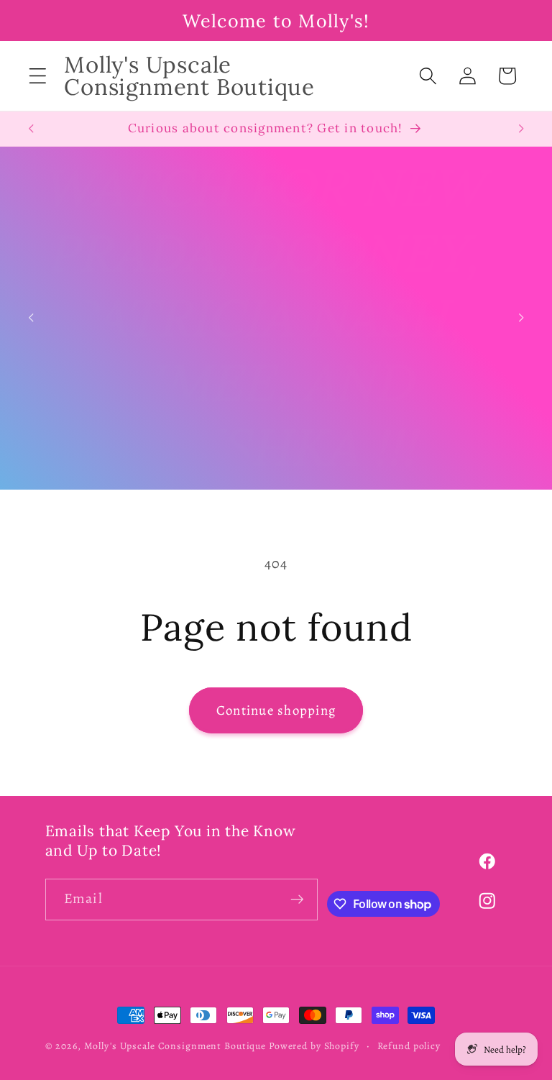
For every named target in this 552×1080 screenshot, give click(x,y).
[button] (38, 76)
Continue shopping (276, 710)
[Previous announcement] (31, 129)
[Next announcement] (521, 129)
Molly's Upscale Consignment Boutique (175, 1046)
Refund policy (409, 1046)
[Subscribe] (297, 899)
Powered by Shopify (314, 1046)
